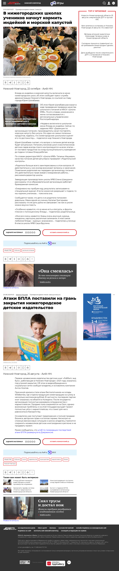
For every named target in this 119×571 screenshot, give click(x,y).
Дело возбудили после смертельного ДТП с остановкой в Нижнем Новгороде (97, 55)
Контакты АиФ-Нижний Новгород (46, 531)
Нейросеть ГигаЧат (10, 362)
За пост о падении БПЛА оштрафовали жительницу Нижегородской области (59, 490)
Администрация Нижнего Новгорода (16, 77)
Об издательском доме (26, 528)
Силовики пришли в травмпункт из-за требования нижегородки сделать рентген (97, 45)
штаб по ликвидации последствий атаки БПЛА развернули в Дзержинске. (43, 431)
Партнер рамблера (37, 562)
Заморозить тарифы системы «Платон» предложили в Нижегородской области (23, 490)
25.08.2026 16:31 (8, 295)
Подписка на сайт (24, 531)
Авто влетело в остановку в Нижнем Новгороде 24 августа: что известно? (97, 27)
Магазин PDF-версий (66, 528)
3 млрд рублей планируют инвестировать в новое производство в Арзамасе (22, 482)
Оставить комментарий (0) (59, 232)
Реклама (53, 528)
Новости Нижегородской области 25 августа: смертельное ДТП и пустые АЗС (97, 18)
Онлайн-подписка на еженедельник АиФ (91, 528)
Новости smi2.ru (11, 288)
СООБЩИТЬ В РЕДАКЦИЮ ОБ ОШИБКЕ (73, 531)
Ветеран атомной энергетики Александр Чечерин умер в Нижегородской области (97, 36)
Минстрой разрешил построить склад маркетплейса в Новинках (62, 481)
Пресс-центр (42, 528)
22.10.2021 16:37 (8, 9)
